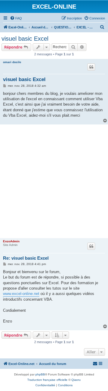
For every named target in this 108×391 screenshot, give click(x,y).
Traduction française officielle (47, 379)
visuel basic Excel (25, 38)
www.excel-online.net (21, 293)
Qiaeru (76, 379)
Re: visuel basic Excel (26, 258)
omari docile (12, 62)
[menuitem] (16, 18)
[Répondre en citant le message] (91, 67)
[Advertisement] (54, 181)
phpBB (40, 374)
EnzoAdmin (11, 241)
